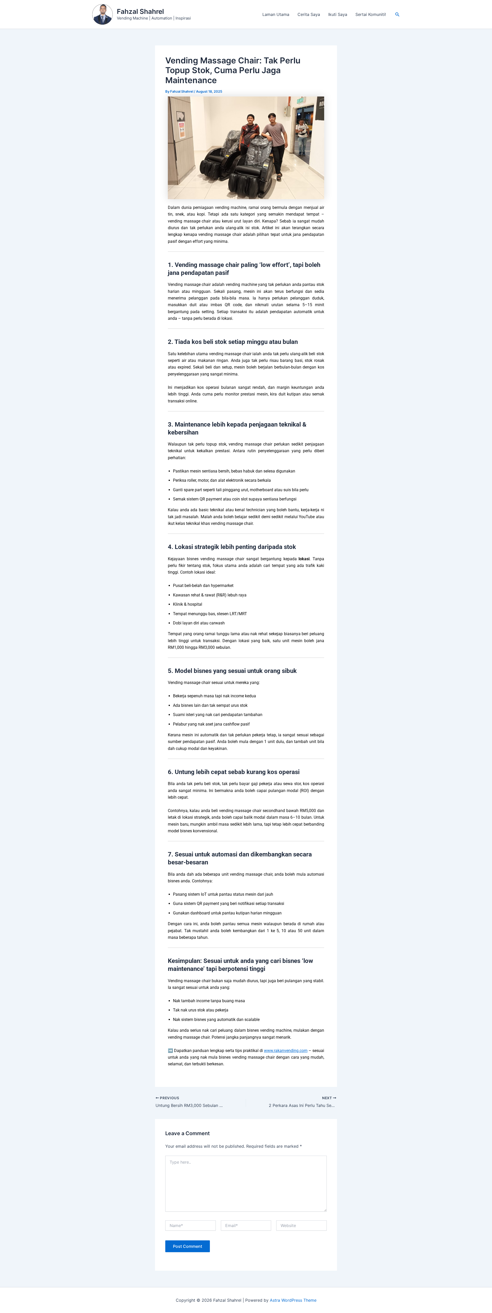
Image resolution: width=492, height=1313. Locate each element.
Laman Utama (275, 14)
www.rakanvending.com (286, 1050)
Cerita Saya (309, 14)
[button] (397, 14)
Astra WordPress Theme (293, 1300)
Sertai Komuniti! (370, 14)
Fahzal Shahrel (140, 11)
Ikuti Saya (337, 14)
